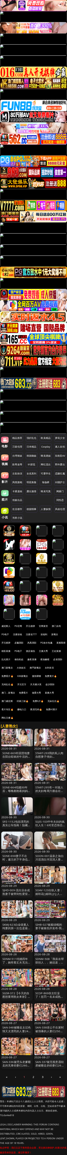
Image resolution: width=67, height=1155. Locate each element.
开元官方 (21, 684)
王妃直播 (56, 651)
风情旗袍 (17, 482)
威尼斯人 (6, 626)
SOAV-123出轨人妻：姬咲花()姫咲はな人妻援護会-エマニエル (49, 893)
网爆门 (60, 491)
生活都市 (17, 509)
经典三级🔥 (23, 701)
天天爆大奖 (36, 684)
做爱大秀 (36, 692)
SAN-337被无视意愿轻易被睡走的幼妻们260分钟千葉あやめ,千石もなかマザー (49, 1067)
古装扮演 (17, 473)
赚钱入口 (21, 709)
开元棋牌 (30, 626)
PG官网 (18, 626)
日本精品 (31, 446)
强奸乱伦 (31, 438)
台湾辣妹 (17, 455)
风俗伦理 (60, 509)
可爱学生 (46, 473)
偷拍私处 (19, 659)
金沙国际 (50, 684)
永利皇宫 (49, 667)
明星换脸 (31, 482)
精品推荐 (17, 438)
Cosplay (45, 446)
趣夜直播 (31, 659)
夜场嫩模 (45, 659)
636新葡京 (22, 676)
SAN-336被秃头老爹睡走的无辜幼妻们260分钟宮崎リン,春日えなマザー (16, 1067)
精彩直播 (6, 651)
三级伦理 (17, 446)
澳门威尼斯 (7, 701)
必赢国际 (19, 642)
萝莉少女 (60, 438)
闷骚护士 (60, 482)
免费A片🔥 (38, 701)
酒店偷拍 (30, 651)
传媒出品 (17, 500)
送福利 (44, 634)
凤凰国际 (31, 642)
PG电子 (5, 634)
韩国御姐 (31, 455)
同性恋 (60, 500)
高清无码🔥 (36, 709)
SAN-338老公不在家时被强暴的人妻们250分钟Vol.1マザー (49, 1031)
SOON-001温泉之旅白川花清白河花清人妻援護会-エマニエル (49, 859)
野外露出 (60, 464)
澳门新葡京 (7, 667)
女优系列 (31, 473)
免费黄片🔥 (51, 676)
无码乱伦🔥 (7, 684)
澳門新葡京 (35, 667)
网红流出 (46, 464)
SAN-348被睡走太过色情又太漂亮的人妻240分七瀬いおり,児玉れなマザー (16, 1033)
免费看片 (23, 692)
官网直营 (43, 626)
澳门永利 (56, 626)
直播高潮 (61, 642)
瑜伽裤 (45, 482)
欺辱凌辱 (17, 464)
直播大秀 (49, 692)
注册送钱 (17, 634)
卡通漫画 (17, 491)
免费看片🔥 (7, 676)
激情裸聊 (36, 676)
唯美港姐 (46, 455)
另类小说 (17, 517)
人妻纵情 (46, 509)
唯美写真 (46, 491)
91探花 (31, 464)
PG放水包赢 (46, 642)
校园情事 (31, 509)
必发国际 (57, 659)
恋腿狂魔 (60, 473)
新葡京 (54, 634)
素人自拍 (60, 446)
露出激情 (31, 491)
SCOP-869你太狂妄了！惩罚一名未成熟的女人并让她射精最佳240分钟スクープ (49, 998)
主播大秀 (43, 651)
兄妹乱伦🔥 (53, 701)
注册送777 (31, 634)
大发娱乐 (21, 667)
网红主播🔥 (7, 717)
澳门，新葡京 (8, 692)
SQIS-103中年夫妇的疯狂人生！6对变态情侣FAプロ (50, 825)
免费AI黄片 (51, 709)
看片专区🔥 (7, 709)
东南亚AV (60, 455)
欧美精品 (46, 438)
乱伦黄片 (6, 659)
